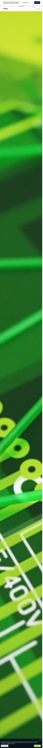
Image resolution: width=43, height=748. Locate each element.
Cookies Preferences (4, 745)
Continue (40, 740)
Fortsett (37, 2)
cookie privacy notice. (11, 743)
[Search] (37, 9)
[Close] (41, 6)
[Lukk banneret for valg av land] (40, 2)
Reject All (37, 745)
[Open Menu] (39, 9)
